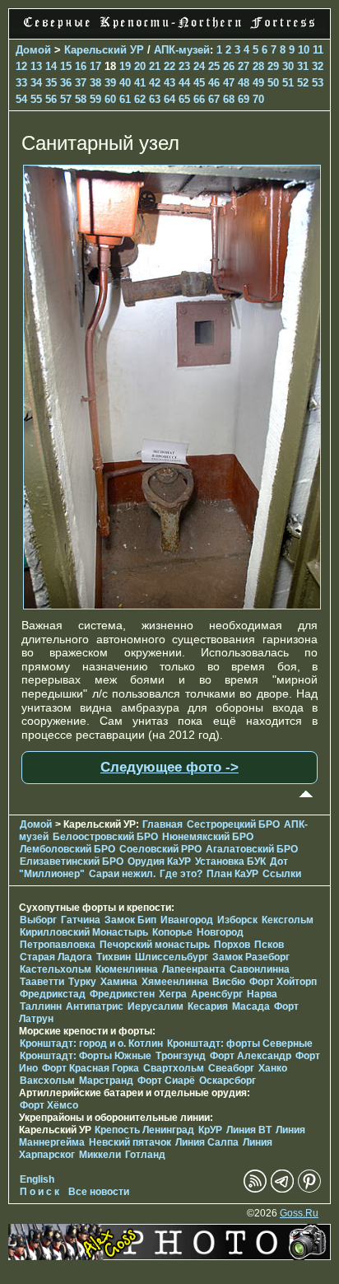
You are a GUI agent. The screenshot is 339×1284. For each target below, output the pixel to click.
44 (184, 83)
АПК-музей (182, 50)
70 (258, 99)
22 (169, 66)
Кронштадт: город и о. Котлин (91, 1043)
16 (80, 66)
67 (214, 99)
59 (95, 99)
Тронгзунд (181, 1056)
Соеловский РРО (160, 849)
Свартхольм (173, 1068)
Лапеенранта (193, 969)
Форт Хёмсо (49, 1105)
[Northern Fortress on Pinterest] (309, 1189)
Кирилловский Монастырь (84, 932)
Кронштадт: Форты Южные (85, 1056)
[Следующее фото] (172, 605)
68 (229, 99)
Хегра (173, 994)
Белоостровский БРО (105, 837)
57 (66, 99)
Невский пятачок (130, 1142)
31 (303, 66)
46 (214, 83)
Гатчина (80, 920)
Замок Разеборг (251, 957)
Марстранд (106, 1080)
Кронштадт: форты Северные (240, 1043)
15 (66, 66)
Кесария (208, 1006)
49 (258, 83)
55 (36, 99)
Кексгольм (287, 920)
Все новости (98, 1192)
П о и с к (39, 1192)
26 (229, 66)
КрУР (210, 1130)
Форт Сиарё (166, 1080)
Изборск (237, 920)
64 (169, 99)
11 (318, 50)
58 (80, 99)
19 (125, 66)
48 (243, 83)
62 (140, 99)
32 (317, 66)
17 (95, 66)
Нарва (262, 994)
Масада (251, 1006)
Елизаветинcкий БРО (71, 861)
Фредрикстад (53, 994)
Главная (162, 824)
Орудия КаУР (159, 861)
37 (80, 83)
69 (243, 99)
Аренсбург (217, 994)
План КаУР (232, 874)
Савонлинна (260, 969)
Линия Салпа (207, 1142)
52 (303, 83)
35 (51, 83)
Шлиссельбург (171, 957)
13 (36, 66)
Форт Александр (250, 1056)
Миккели (100, 1154)
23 (184, 66)
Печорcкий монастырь (155, 944)
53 (317, 83)
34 (36, 83)
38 (95, 83)
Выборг (38, 920)
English (37, 1179)
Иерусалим (155, 1006)
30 (288, 66)
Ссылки (281, 874)
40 (125, 83)
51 (288, 83)
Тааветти (42, 982)
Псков (269, 944)
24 (199, 66)
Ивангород (186, 920)
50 (273, 83)
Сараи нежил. (122, 874)
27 (243, 66)
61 (125, 99)
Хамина (118, 982)
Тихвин (113, 957)
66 (199, 99)
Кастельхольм (55, 969)
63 (154, 99)
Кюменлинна (126, 969)
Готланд (145, 1154)
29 (273, 66)
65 (184, 99)
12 (21, 66)
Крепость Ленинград (144, 1130)
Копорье (172, 932)
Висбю (228, 982)
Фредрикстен (122, 994)
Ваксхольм (47, 1080)
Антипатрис (94, 1006)
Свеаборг (231, 1068)
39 (110, 83)
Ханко (272, 1068)
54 (21, 99)
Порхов (232, 944)
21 (154, 66)
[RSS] (255, 1189)
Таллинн (41, 1006)
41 (140, 83)
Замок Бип (130, 920)
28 (258, 66)
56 (51, 99)
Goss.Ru (299, 1213)
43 (169, 83)
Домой (33, 50)
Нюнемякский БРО (207, 837)
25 (214, 66)
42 (154, 83)
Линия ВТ (249, 1130)
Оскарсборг (227, 1080)
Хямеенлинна (175, 982)
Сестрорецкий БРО (233, 824)
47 (229, 83)
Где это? (181, 874)
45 (199, 83)
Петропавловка (57, 944)
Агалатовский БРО (252, 849)
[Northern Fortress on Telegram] (282, 1189)
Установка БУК (230, 861)
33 (21, 83)
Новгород (220, 932)
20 (140, 66)
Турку (82, 982)
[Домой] (169, 29)
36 (66, 83)
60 (110, 99)
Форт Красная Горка (90, 1068)
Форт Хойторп (283, 982)
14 (51, 66)
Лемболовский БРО (67, 849)
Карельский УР (104, 50)
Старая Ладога (56, 957)
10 (303, 50)
